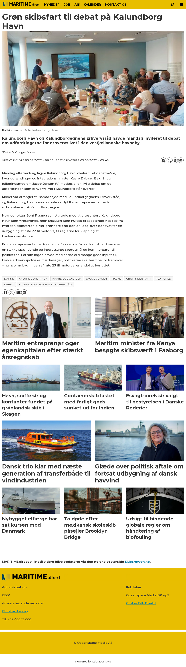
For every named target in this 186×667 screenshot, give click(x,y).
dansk (9, 278)
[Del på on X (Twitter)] (169, 160)
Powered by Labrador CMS (93, 661)
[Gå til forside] (21, 4)
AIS (77, 4)
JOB (67, 4)
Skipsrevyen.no (137, 561)
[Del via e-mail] (181, 160)
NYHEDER (52, 4)
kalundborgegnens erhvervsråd (45, 284)
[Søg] (172, 4)
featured (163, 278)
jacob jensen (96, 278)
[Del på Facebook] (163, 160)
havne (117, 278)
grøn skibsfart (138, 278)
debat (9, 284)
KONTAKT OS (116, 4)
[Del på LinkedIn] (175, 160)
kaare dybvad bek (66, 278)
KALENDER (92, 4)
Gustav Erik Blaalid (141, 603)
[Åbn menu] (181, 4)
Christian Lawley (15, 611)
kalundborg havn (33, 278)
